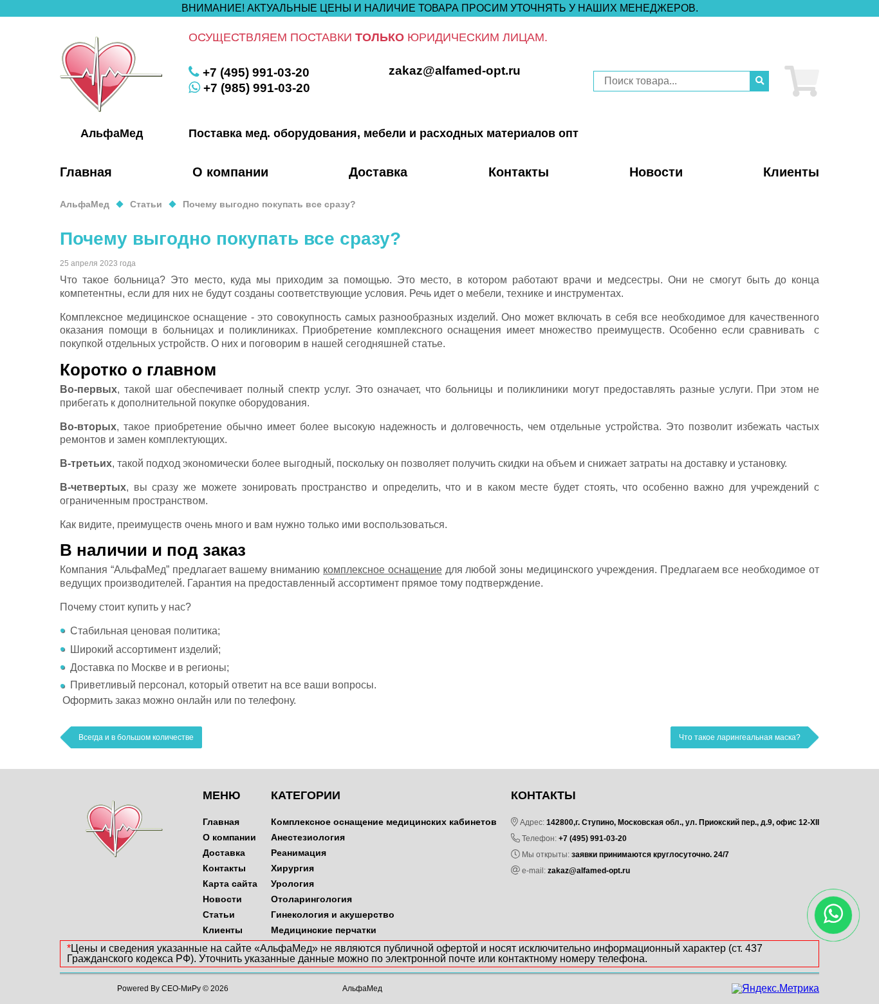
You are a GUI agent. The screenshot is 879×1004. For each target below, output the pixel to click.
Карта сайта (230, 883)
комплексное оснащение (382, 569)
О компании (230, 172)
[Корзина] (801, 81)
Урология (292, 883)
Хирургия (292, 868)
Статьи (219, 914)
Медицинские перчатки (323, 930)
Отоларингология (311, 899)
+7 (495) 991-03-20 (593, 838)
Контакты (518, 172)
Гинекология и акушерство (332, 914)
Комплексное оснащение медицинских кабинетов (384, 822)
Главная (86, 172)
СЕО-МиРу (181, 988)
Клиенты (791, 172)
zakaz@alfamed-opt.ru (589, 870)
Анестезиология (308, 837)
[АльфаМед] (111, 74)
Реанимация (298, 853)
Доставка (378, 172)
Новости (656, 172)
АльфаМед (362, 988)
